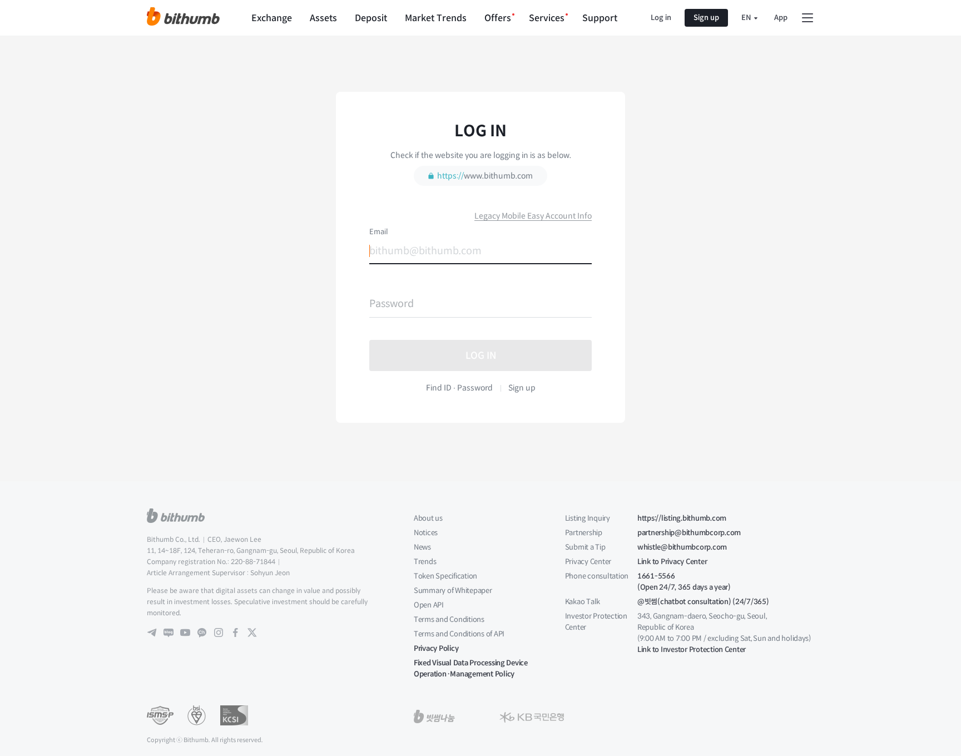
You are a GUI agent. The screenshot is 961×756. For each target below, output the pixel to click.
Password (391, 304)
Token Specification (445, 576)
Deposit (371, 18)
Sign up (706, 17)
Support (599, 18)
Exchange (271, 18)
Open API (429, 605)
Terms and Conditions (449, 619)
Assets (323, 18)
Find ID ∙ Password (459, 388)
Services (546, 18)
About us (428, 518)
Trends (425, 561)
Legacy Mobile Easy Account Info (533, 216)
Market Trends (436, 18)
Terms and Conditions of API (459, 634)
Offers (497, 18)
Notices (426, 532)
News (422, 547)
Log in (661, 17)
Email (378, 232)
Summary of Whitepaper (453, 590)
